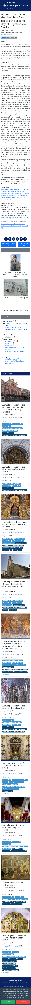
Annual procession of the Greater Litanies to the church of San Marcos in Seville (13, 585)
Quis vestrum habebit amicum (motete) (12, 428)
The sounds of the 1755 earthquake (12, 883)
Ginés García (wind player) (9, 967)
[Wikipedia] (13, 321)
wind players (9, 363)
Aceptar (8, 1001)
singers (5, 550)
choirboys (5, 609)
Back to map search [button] (8, 244)
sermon (5, 605)
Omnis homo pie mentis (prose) (10, 788)
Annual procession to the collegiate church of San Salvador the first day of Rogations (13, 408)
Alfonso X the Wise (7, 791)
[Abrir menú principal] (27, 5)
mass (7, 343)
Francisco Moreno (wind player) (10, 970)
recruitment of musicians (9, 660)
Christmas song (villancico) (9, 722)
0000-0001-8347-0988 (6, 34)
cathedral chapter (11, 359)
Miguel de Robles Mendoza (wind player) (12, 958)
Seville (8, 323)
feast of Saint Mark (16, 602)
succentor (11, 609)
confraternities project (17, 540)
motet (4, 782)
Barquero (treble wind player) (10, 671)
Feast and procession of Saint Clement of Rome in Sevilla (13, 765)
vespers (17, 483)
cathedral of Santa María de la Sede (16, 329)
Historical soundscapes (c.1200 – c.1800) (16, 5)
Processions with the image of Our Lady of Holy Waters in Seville (14, 524)
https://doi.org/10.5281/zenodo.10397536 (15, 218)
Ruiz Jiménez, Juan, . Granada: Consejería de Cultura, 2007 (15, 193)
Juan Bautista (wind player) (9, 961)
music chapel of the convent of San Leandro (13, 731)
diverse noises (18, 899)
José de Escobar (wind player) (10, 965)
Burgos (6, 654)
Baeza (6, 946)
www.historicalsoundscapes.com (19, 986)
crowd (20, 903)
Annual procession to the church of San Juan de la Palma (13, 827)
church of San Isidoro (12, 327)
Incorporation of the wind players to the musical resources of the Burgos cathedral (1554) (13, 645)
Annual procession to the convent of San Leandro (13, 706)
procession (8, 341)
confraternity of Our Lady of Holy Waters (12, 547)
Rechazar (23, 1001)
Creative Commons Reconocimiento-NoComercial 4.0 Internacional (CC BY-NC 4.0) (14, 226)
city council (17, 901)
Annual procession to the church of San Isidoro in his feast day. (14, 469)
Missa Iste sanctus (20, 786)
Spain (10, 321)
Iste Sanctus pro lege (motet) (10, 784)
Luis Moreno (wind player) (9, 963)
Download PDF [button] (24, 245)
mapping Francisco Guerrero (14, 351)
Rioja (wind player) (23, 671)
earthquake (6, 896)
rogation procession (8, 538)
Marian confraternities (8, 543)
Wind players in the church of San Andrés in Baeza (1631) (14, 937)
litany (7, 345)
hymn (4, 724)
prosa (13, 779)
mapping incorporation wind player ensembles (14, 664)
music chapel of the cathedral (15, 361)
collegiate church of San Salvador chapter (13, 545)
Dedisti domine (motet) (8, 786)
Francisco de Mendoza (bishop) (10, 669)
